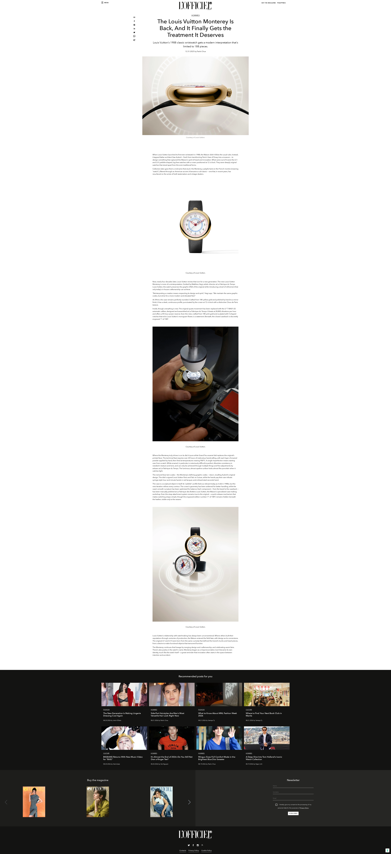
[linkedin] (134, 29)
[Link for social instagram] (198, 846)
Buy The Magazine (269, 3)
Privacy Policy (304, 808)
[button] (189, 802)
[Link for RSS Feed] (202, 845)
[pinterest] (134, 25)
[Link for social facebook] (193, 846)
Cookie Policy (206, 850)
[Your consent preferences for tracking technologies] (387, 850)
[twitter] (134, 33)
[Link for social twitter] (189, 846)
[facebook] (134, 21)
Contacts (182, 850)
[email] (134, 17)
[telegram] (134, 40)
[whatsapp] (134, 36)
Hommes (195, 15)
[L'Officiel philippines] (195, 5)
